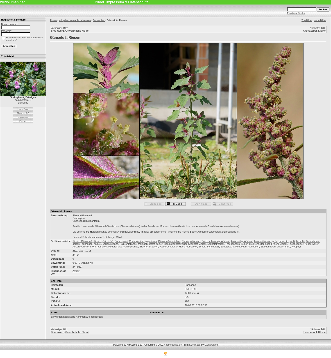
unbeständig (283, 246)
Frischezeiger (295, 244)
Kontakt (23, 121)
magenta (283, 241)
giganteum (151, 241)
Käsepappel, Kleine (314, 30)
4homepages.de (173, 344)
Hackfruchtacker (168, 246)
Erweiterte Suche (296, 13)
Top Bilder (307, 20)
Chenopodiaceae (191, 241)
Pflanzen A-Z (23, 113)
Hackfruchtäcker (188, 246)
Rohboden (241, 246)
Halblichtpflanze (128, 244)
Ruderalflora (115, 246)
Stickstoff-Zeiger (197, 244)
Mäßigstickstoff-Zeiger (150, 244)
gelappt (76, 244)
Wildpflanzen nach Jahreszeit (75, 20)
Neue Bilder (320, 20)
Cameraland (211, 344)
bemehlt (300, 241)
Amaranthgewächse (242, 241)
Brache (143, 246)
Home (53, 20)
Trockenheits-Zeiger (236, 244)
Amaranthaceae (262, 241)
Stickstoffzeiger (215, 244)
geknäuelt (87, 244)
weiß (292, 241)
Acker (315, 244)
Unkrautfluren (99, 246)
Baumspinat (121, 241)
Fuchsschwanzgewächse (216, 241)
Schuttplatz (213, 246)
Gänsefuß (107, 241)
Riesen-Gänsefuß (82, 241)
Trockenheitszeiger (259, 244)
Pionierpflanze (130, 246)
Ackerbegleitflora (82, 246)
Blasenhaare (313, 241)
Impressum (23, 117)
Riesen (97, 241)
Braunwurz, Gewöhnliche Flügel (70, 30)
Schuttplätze (227, 246)
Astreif (76, 271)
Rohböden (253, 246)
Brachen (153, 246)
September (99, 20)
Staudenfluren (268, 246)
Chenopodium (136, 241)
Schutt (202, 246)
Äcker (308, 244)
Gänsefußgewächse (169, 241)
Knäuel (97, 244)
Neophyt (296, 246)
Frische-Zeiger (279, 244)
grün (274, 241)
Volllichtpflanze (110, 244)
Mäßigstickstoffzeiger (175, 244)
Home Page (23, 109)
